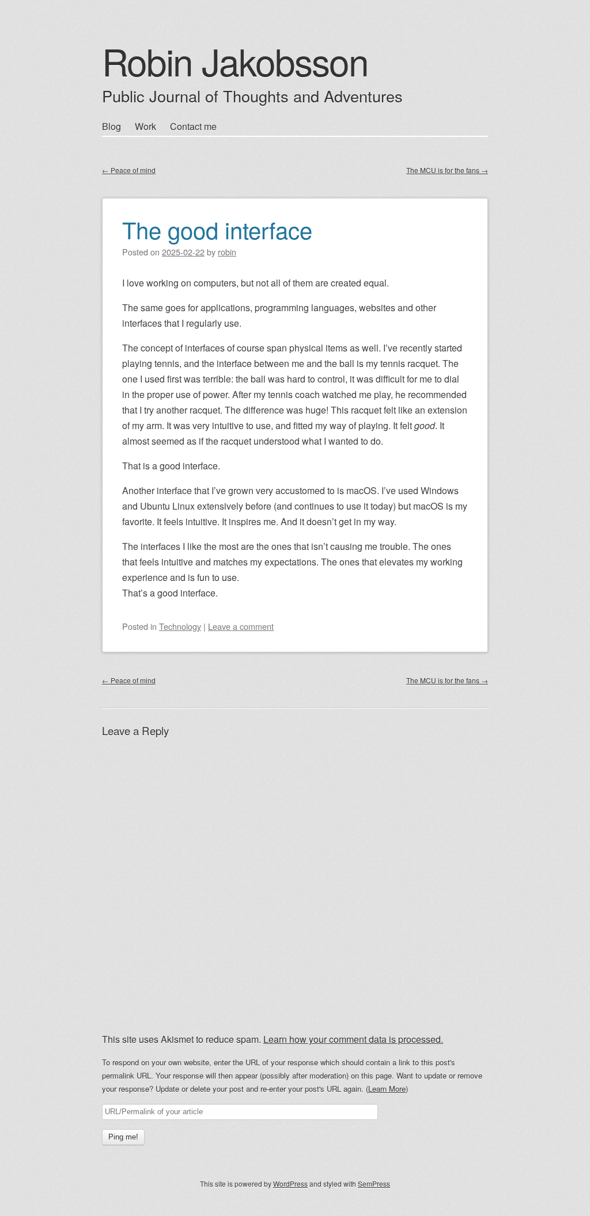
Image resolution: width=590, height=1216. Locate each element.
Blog (111, 126)
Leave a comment (241, 626)
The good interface (217, 229)
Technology (180, 626)
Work (145, 126)
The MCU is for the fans (447, 170)
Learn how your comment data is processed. (353, 1039)
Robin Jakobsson (235, 61)
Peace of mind (129, 170)
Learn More (387, 1088)
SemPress (374, 1183)
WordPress (290, 1183)
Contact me (193, 126)
